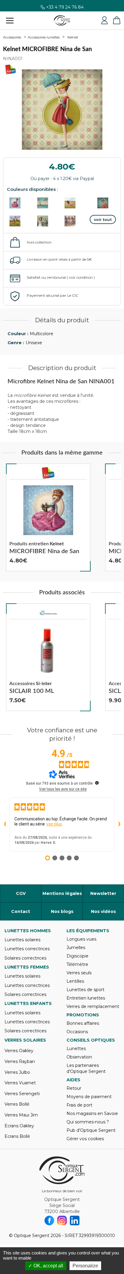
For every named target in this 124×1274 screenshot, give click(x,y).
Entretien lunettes (86, 998)
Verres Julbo (17, 1072)
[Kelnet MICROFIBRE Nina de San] (48, 517)
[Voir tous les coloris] (103, 219)
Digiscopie (77, 956)
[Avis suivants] (119, 824)
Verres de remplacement (93, 1006)
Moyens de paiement (89, 1096)
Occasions (77, 1031)
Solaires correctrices (25, 958)
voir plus (54, 824)
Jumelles (76, 947)
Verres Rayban (20, 1061)
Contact (20, 911)
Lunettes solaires (22, 939)
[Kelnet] (48, 473)
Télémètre (77, 964)
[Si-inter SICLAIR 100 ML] (48, 657)
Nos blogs (62, 911)
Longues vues (81, 939)
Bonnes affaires (83, 1023)
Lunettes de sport (85, 989)
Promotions (83, 1015)
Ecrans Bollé (17, 1136)
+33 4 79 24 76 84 (65, 9)
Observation (79, 1057)
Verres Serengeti (22, 1093)
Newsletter (103, 893)
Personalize (85, 1265)
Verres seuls (79, 972)
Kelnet (72, 37)
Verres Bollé (17, 1104)
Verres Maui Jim (21, 1115)
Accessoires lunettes (44, 37)
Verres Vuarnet (20, 1083)
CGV (21, 893)
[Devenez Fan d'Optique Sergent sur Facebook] (49, 1220)
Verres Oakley (19, 1050)
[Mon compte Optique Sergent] (104, 20)
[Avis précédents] (5, 824)
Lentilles (75, 981)
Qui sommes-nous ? (88, 1122)
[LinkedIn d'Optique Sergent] (74, 1220)
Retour (74, 1088)
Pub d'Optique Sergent (91, 1130)
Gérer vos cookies (85, 1138)
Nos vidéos (103, 911)
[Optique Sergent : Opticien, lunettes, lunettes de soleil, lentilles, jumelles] (62, 20)
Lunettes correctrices (27, 948)
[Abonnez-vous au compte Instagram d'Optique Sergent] (62, 1220)
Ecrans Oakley (19, 1126)
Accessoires (12, 37)
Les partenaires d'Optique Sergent (86, 1068)
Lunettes (76, 1048)
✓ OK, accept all (45, 1265)
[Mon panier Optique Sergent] (116, 20)
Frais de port (79, 1105)
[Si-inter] (48, 613)
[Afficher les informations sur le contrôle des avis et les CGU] (97, 782)
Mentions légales (62, 893)
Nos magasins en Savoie (92, 1113)
